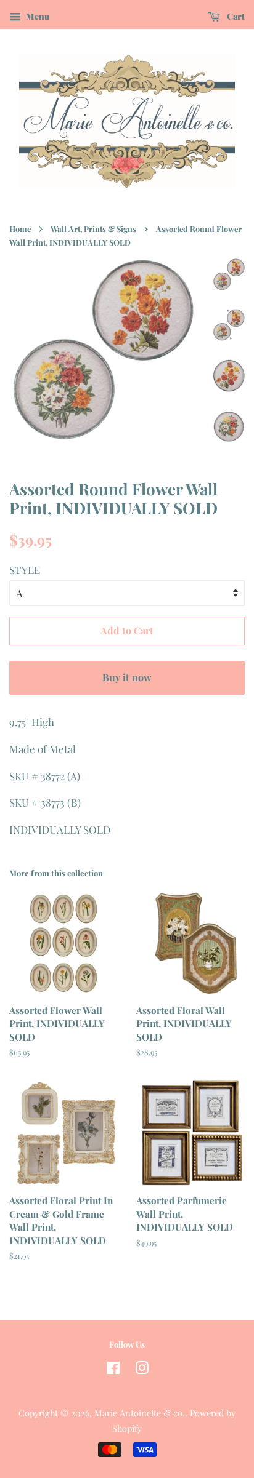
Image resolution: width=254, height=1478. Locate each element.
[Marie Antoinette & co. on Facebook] (113, 1370)
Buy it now (127, 677)
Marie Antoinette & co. (139, 1413)
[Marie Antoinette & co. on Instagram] (142, 1370)
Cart (235, 16)
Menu (37, 16)
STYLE (24, 570)
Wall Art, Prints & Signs (93, 228)
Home (20, 228)
